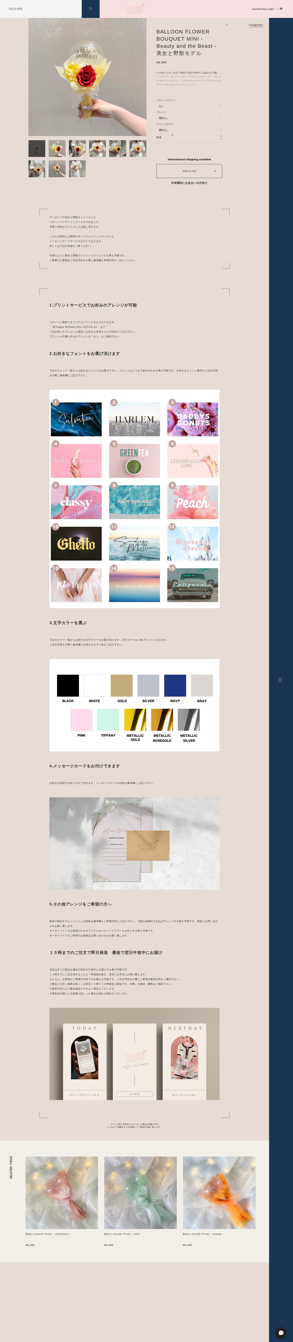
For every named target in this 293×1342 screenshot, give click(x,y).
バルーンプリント (166, 100)
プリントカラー (164, 124)
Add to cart (189, 171)
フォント (161, 112)
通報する (122, 1127)
